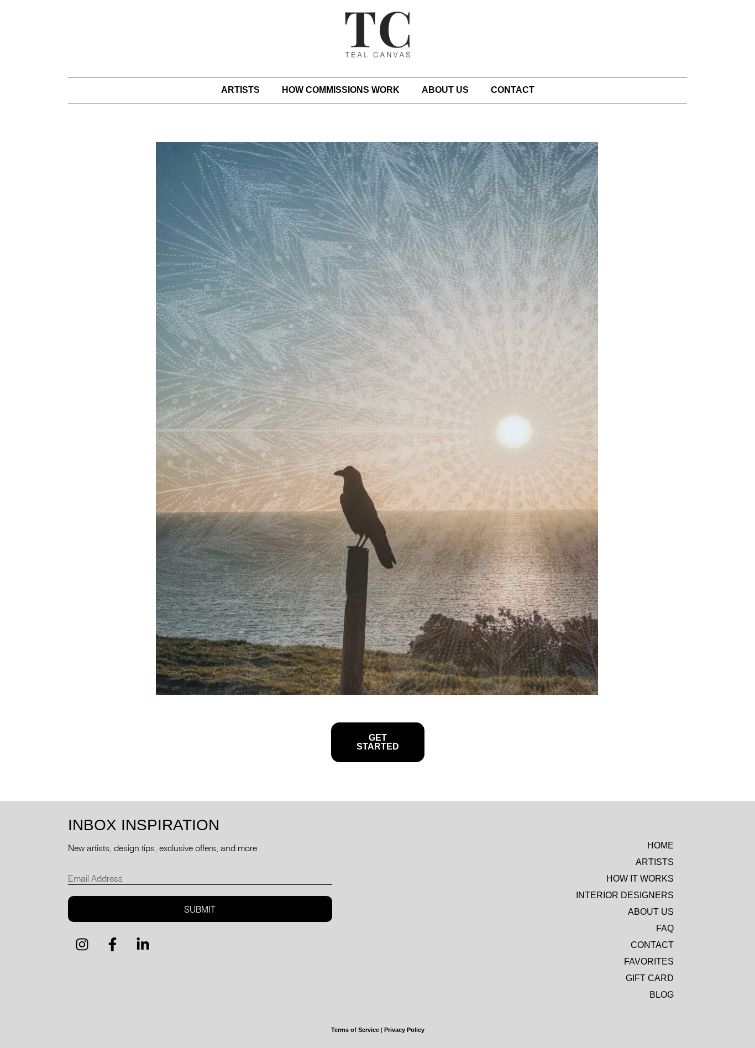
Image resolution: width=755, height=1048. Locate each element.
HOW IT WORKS (640, 878)
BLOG (661, 994)
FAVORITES (649, 961)
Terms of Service (355, 1029)
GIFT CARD (650, 978)
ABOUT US (445, 90)
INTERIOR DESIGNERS (625, 895)
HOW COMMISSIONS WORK (341, 90)
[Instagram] (82, 944)
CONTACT (512, 90)
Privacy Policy (404, 1029)
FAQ (665, 928)
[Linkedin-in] (142, 944)
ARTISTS (240, 90)
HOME (660, 845)
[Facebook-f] (112, 944)
